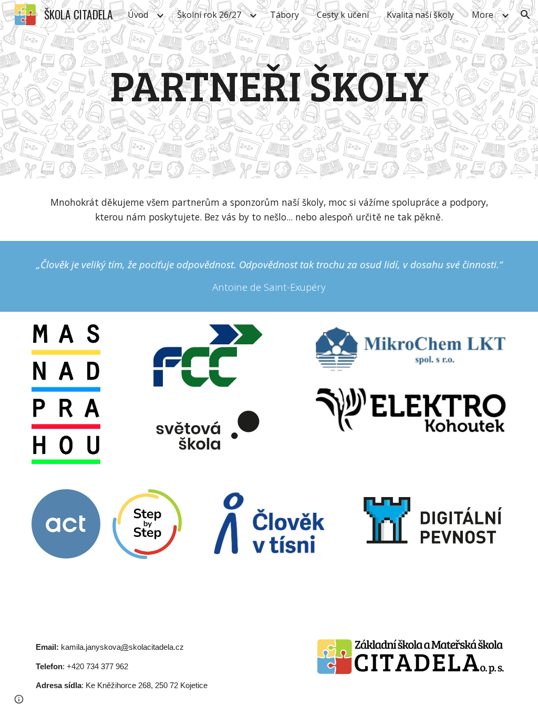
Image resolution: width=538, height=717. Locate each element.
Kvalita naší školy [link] (420, 14)
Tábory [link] (284, 14)
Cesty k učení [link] (343, 14)
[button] (525, 14)
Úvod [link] (138, 14)
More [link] (482, 14)
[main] (269, 89)
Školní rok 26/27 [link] (209, 14)
